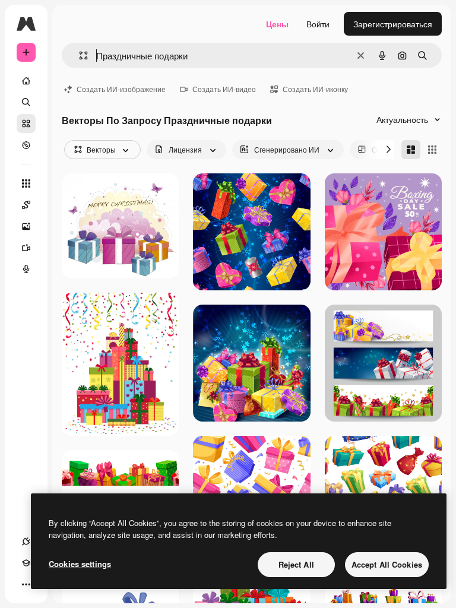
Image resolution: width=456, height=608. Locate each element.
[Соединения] (26, 541)
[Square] (432, 149)
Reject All (296, 564)
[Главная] (26, 80)
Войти (318, 24)
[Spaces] (26, 204)
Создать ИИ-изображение (121, 89)
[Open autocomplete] (78, 55)
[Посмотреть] (26, 144)
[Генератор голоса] (26, 268)
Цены (277, 24)
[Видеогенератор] (26, 247)
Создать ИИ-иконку (315, 89)
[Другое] (26, 584)
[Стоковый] (26, 123)
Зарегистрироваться (392, 24)
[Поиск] (26, 102)
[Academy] (26, 562)
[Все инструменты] (26, 183)
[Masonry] (410, 149)
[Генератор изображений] (26, 226)
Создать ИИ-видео (224, 89)
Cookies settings (80, 563)
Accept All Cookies (387, 564)
